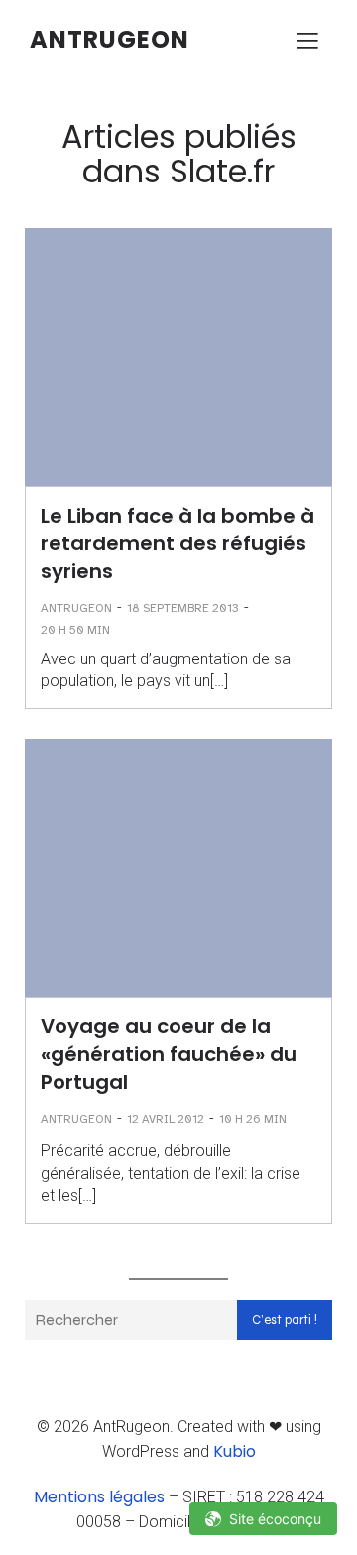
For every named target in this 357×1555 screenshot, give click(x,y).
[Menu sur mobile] (307, 40)
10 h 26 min (253, 1119)
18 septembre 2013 (183, 608)
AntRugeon (76, 608)
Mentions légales (99, 1497)
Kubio (234, 1451)
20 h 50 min (75, 630)
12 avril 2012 (165, 1119)
